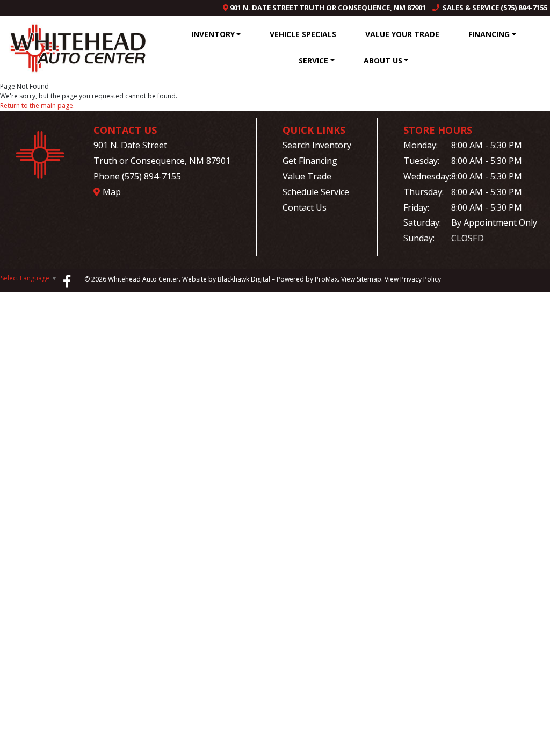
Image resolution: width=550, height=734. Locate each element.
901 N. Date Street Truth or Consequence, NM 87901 (327, 7)
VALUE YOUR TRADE (402, 34)
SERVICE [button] (313, 60)
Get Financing (310, 161)
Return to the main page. (37, 105)
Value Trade (307, 176)
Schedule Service (316, 192)
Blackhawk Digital (244, 279)
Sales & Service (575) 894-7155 (493, 7)
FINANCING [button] (489, 34)
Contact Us (305, 207)
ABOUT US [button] (383, 60)
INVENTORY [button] (213, 34)
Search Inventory (317, 145)
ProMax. (327, 279)
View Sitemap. (362, 279)
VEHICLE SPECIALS (303, 34)
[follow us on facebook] (67, 280)
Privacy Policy (420, 279)
